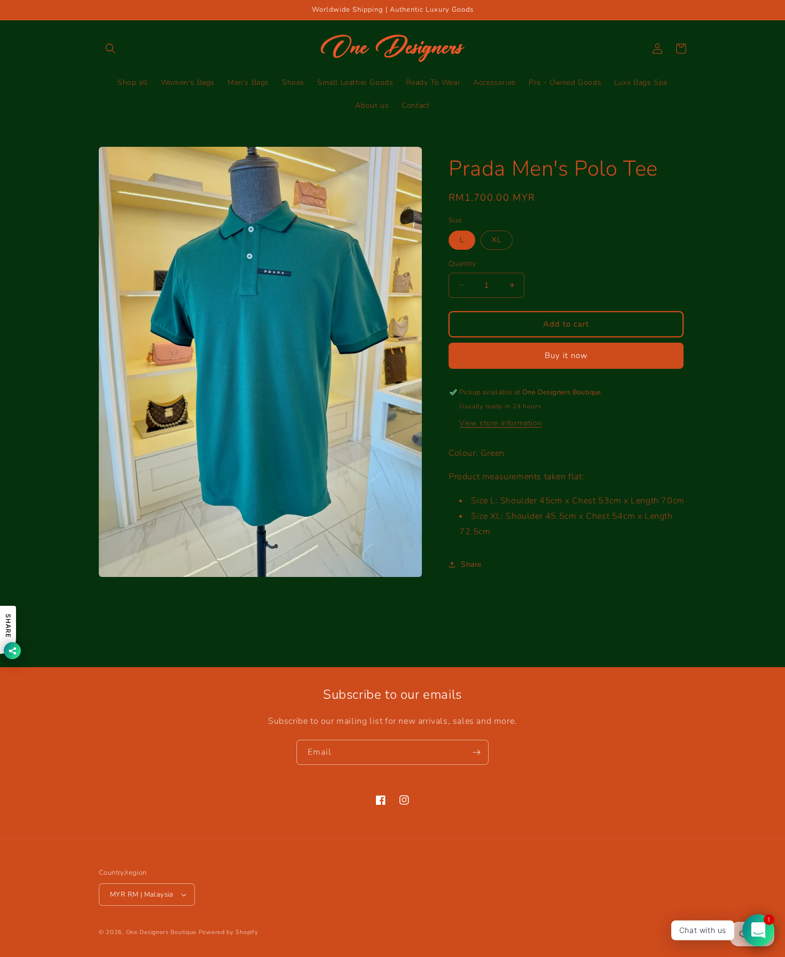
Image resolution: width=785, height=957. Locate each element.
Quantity (462, 263)
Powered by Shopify (228, 932)
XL (496, 240)
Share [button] (471, 564)
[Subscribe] (476, 752)
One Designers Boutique (161, 932)
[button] (110, 48)
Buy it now (566, 355)
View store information (500, 423)
